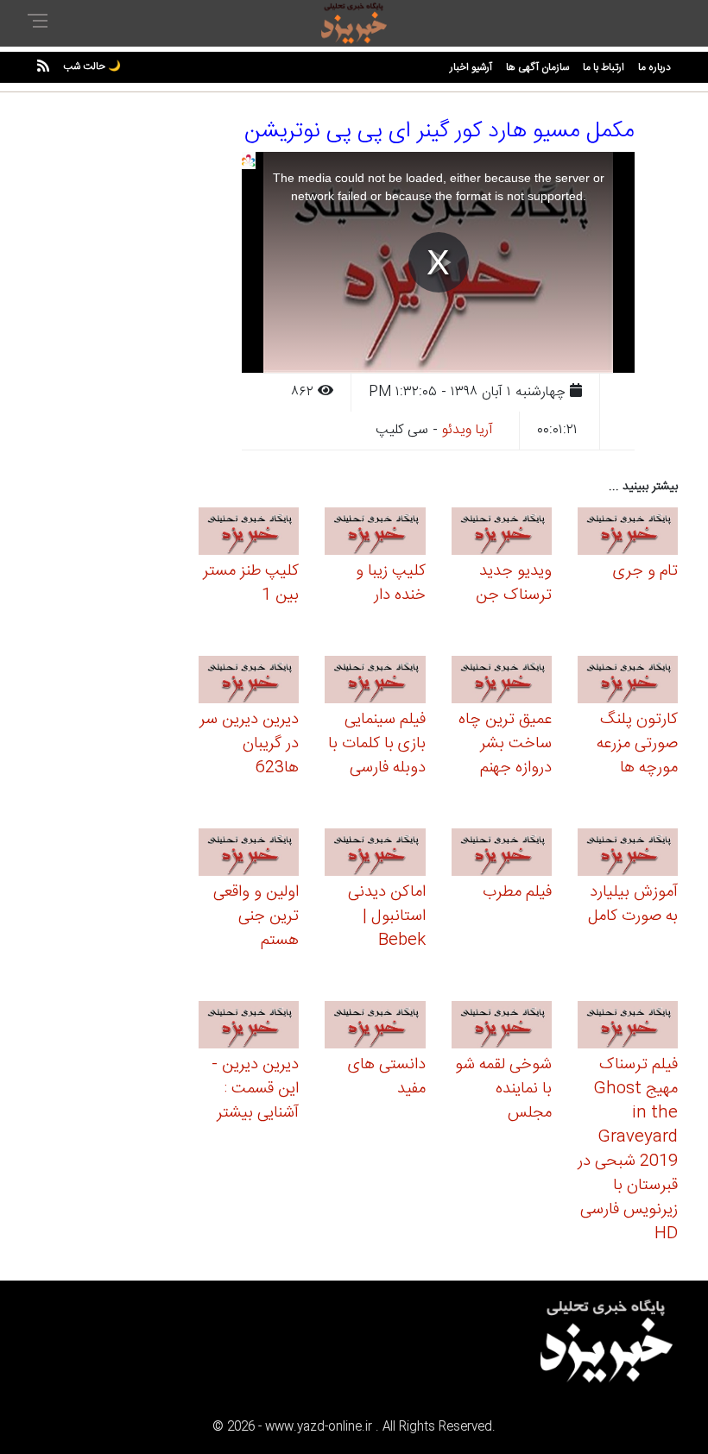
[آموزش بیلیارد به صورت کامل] (628, 854)
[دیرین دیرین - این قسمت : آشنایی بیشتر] (249, 1027)
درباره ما (654, 67)
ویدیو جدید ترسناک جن (514, 583)
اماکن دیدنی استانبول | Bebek (387, 916)
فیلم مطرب (517, 892)
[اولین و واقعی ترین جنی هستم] (249, 854)
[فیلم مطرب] (502, 854)
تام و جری (645, 571)
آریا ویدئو (467, 430)
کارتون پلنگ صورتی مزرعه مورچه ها (637, 744)
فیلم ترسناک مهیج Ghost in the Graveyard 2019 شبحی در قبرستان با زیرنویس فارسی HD (628, 1149)
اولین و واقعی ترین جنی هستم (256, 916)
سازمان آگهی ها (537, 67)
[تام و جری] (628, 533)
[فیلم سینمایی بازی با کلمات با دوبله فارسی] (375, 682)
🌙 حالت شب (92, 66)
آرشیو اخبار (471, 67)
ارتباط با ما (603, 67)
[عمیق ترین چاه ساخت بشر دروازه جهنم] (502, 682)
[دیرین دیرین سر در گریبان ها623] (249, 682)
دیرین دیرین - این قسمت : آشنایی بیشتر (255, 1089)
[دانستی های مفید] (375, 1027)
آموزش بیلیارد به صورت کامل (633, 904)
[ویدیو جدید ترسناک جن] (502, 533)
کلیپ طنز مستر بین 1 (251, 583)
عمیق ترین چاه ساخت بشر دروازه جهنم (505, 744)
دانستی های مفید (387, 1077)
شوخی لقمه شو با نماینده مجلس (503, 1089)
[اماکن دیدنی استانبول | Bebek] (375, 854)
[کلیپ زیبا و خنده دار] (375, 533)
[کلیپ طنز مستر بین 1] (249, 533)
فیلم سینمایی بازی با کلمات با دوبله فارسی (377, 744)
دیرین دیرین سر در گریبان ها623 (249, 744)
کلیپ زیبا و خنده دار (391, 583)
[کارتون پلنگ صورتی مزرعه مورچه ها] (628, 682)
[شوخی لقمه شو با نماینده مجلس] (502, 1027)
